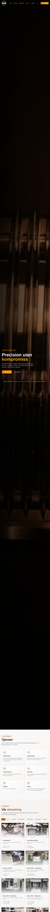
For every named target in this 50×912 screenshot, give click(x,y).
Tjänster (15, 3)
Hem (11, 3)
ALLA (3, 819)
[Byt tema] (37, 3)
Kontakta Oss (44, 3)
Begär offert (6, 371)
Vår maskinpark (17, 371)
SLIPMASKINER (30, 819)
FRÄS (8, 819)
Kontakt (33, 3)
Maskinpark (21, 3)
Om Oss (27, 3)
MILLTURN (13, 819)
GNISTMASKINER (21, 819)
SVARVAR (45, 819)
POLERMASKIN (38, 819)
